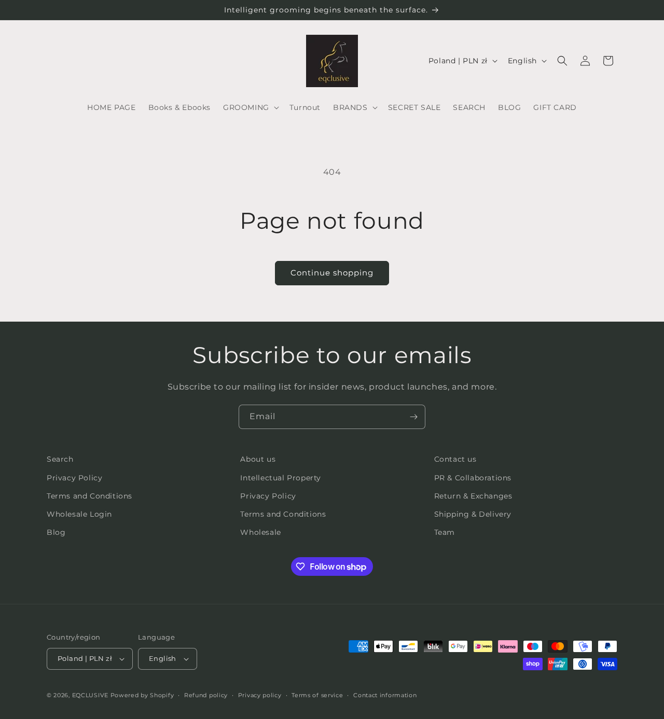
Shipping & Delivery (472, 514)
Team (444, 532)
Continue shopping (332, 273)
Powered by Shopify (142, 695)
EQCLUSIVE (90, 695)
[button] (250, 107)
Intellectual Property (280, 477)
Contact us (455, 459)
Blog (56, 532)
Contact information (385, 695)
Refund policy (206, 695)
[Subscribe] (413, 417)
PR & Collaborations (472, 477)
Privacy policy (260, 695)
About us (257, 459)
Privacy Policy (74, 477)
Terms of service (317, 695)
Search (60, 459)
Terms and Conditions (89, 496)
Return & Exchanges (473, 496)
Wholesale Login (79, 514)
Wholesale (260, 532)
